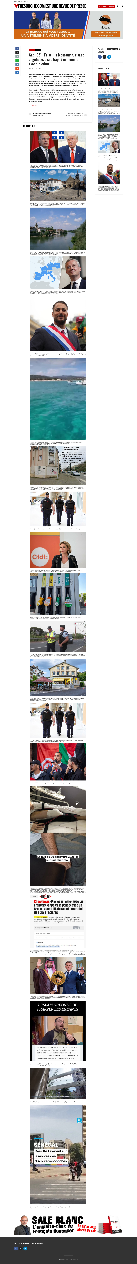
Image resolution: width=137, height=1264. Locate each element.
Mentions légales (73, 1259)
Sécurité (38, 50)
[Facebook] (100, 57)
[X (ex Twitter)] (104, 57)
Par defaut (32, 50)
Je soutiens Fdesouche (106, 6)
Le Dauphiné (33, 106)
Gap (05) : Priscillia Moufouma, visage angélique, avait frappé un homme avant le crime (56, 59)
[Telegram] (109, 57)
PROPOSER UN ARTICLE (20, 2)
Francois (31, 68)
